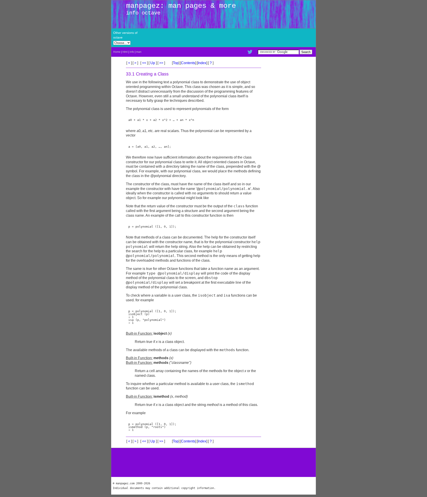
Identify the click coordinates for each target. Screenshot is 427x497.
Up (152, 63)
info (132, 51)
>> (161, 63)
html (125, 51)
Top (176, 63)
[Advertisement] (262, 37)
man (138, 51)
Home (117, 51)
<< (144, 63)
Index (202, 63)
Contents (188, 63)
